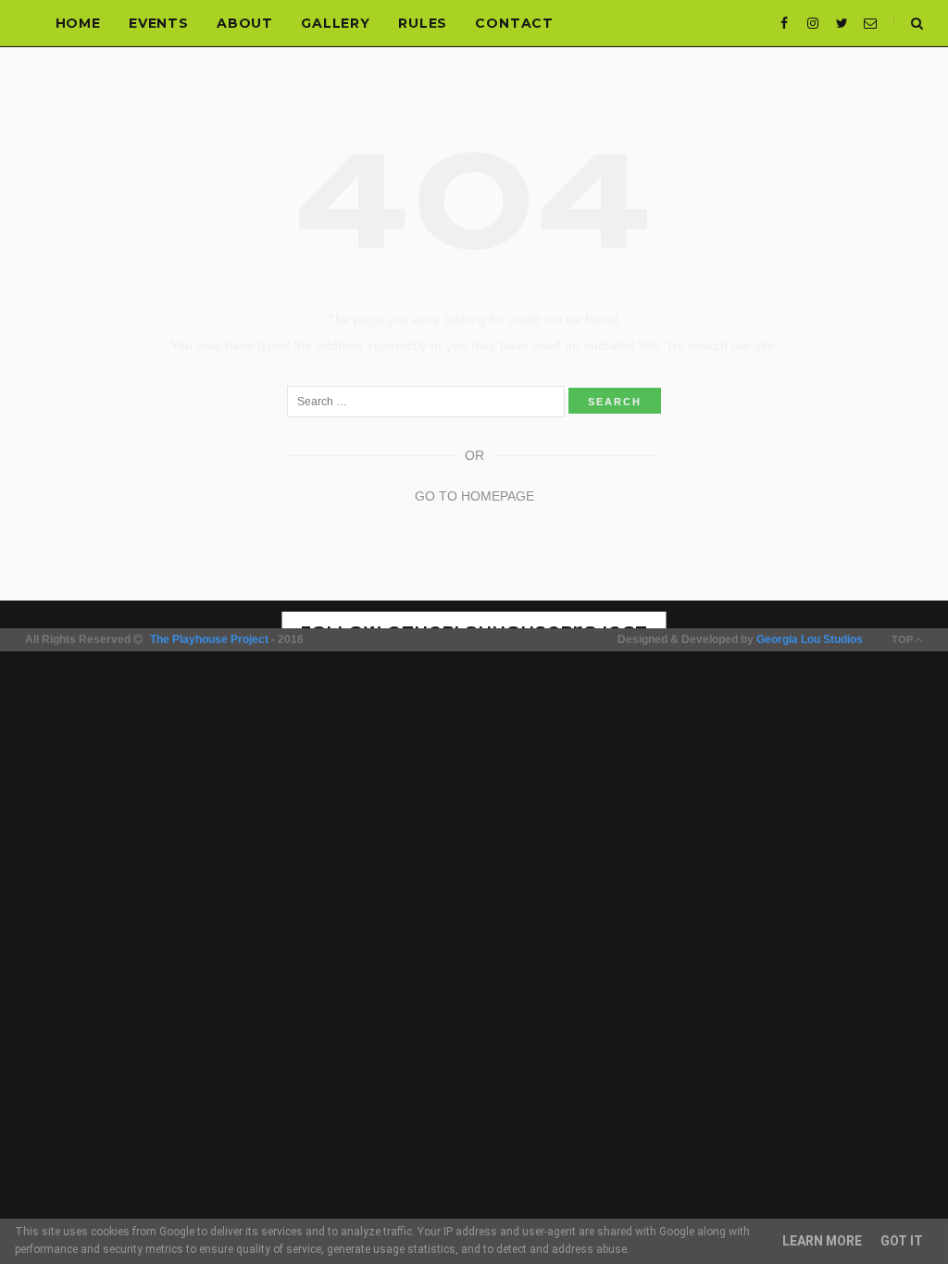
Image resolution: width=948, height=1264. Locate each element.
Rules (422, 23)
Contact (514, 23)
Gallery (335, 23)
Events (159, 23)
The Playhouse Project (209, 639)
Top (904, 639)
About (245, 23)
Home (78, 23)
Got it (901, 1240)
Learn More (822, 1240)
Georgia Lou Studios (809, 639)
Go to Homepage (474, 496)
